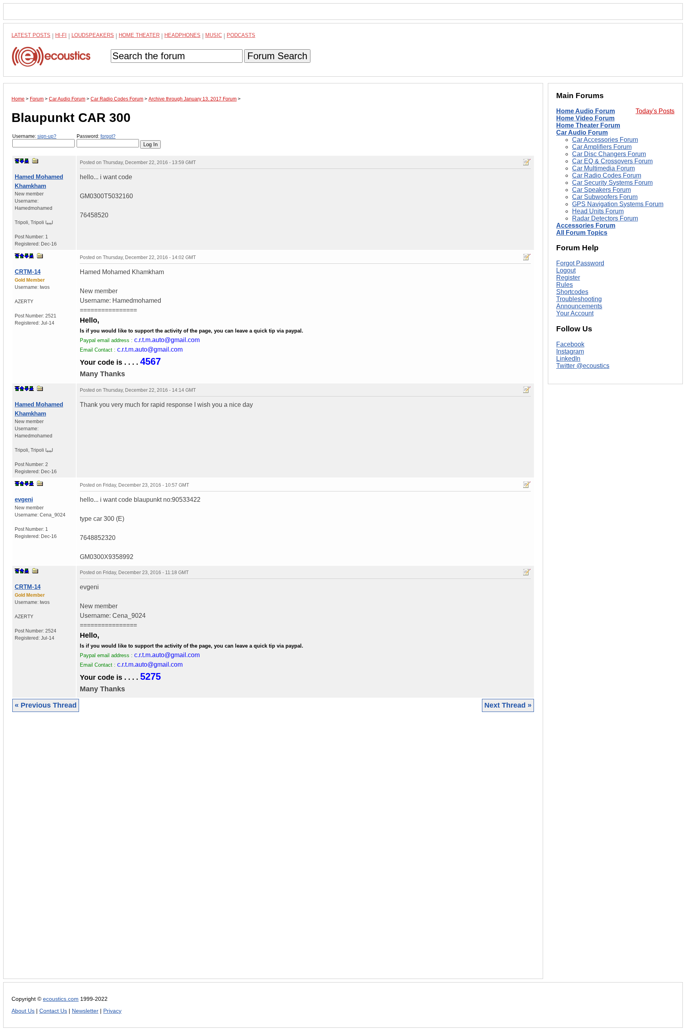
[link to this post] (35, 160)
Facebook (570, 344)
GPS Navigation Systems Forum (617, 204)
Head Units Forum (598, 211)
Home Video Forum (585, 118)
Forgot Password (580, 263)
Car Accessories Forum (605, 139)
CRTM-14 (27, 271)
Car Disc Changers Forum (609, 154)
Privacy (112, 1011)
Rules (564, 284)
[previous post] (21, 255)
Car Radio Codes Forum (606, 175)
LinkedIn (568, 358)
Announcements (579, 306)
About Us (23, 1011)
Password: (96, 136)
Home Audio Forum (585, 111)
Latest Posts (31, 35)
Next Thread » (508, 705)
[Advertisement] (250, 851)
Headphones (182, 35)
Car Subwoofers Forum (605, 196)
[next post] (21, 161)
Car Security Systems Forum (612, 182)
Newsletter (85, 1011)
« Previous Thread (46, 705)
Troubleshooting (579, 299)
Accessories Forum (585, 225)
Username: (34, 136)
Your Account (575, 313)
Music (213, 35)
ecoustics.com (61, 999)
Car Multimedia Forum (603, 168)
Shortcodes (572, 291)
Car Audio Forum (582, 132)
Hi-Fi (61, 35)
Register (568, 277)
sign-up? (46, 136)
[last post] (26, 161)
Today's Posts (655, 111)
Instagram (570, 351)
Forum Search (277, 55)
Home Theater (139, 35)
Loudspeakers (92, 35)
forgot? (108, 136)
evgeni (24, 499)
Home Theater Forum (588, 125)
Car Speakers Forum (601, 189)
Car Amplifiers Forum (602, 146)
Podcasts (241, 35)
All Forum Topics (581, 232)
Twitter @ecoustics (582, 365)
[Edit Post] (527, 162)
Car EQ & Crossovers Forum (612, 161)
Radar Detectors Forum (605, 218)
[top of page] (17, 161)
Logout (566, 270)
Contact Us (53, 1011)
